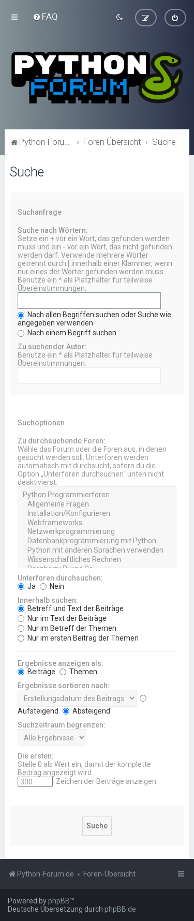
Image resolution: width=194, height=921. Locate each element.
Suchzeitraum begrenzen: (62, 725)
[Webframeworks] (97, 523)
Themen (82, 671)
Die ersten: (36, 756)
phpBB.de (120, 909)
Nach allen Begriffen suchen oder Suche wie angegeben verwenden (94, 318)
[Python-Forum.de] (97, 77)
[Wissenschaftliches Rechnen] (97, 560)
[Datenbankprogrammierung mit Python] (97, 541)
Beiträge (40, 671)
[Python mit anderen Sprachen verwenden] (97, 550)
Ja (31, 586)
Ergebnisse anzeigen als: (60, 663)
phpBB (59, 901)
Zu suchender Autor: (52, 347)
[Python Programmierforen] (97, 495)
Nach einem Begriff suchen (71, 333)
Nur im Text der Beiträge (66, 618)
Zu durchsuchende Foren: (62, 441)
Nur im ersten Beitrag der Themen (82, 638)
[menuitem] (45, 16)
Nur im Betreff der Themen (71, 628)
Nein (56, 586)
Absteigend (90, 711)
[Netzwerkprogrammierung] (97, 532)
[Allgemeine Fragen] (97, 504)
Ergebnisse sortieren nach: (64, 685)
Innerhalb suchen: (48, 600)
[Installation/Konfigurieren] (97, 513)
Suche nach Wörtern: (53, 230)
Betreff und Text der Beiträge (75, 608)
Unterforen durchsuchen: (60, 578)
